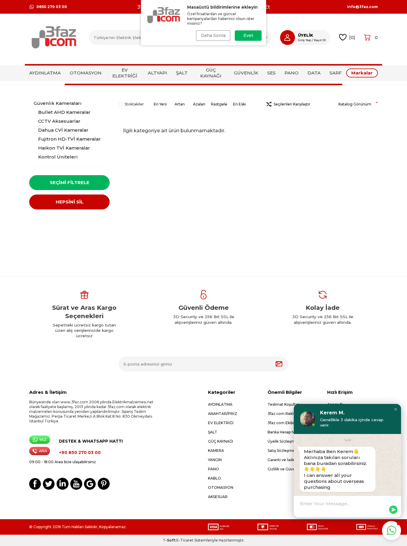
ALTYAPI (157, 73)
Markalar (362, 73)
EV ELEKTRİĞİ (124, 73)
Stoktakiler (134, 104)
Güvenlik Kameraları (58, 103)
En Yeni (160, 104)
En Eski (239, 104)
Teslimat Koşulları (283, 404)
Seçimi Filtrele (69, 182)
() (352, 37)
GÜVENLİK (246, 73)
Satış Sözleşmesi (282, 450)
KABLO (214, 478)
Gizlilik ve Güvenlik (285, 469)
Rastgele (219, 104)
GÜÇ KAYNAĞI (210, 73)
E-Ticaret (184, 540)
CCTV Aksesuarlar (59, 121)
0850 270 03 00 (51, 6)
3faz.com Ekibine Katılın (289, 423)
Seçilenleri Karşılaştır (291, 104)
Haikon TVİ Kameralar (64, 148)
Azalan (199, 104)
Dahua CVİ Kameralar (63, 130)
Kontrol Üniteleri (58, 157)
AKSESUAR (218, 496)
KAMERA (216, 450)
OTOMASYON (86, 73)
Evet (248, 35)
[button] (396, 409)
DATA (314, 73)
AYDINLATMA (45, 73)
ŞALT (182, 73)
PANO (292, 73)
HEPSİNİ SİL (69, 202)
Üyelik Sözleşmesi (284, 441)
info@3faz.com (362, 7)
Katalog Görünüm (354, 104)
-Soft (169, 540)
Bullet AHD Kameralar (64, 112)
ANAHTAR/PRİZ (222, 413)
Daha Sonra (213, 35)
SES (271, 73)
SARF (336, 73)
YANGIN (215, 460)
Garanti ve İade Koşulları (289, 460)
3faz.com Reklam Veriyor (290, 413)
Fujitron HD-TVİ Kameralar (69, 139)
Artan (180, 104)
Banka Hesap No (282, 432)
